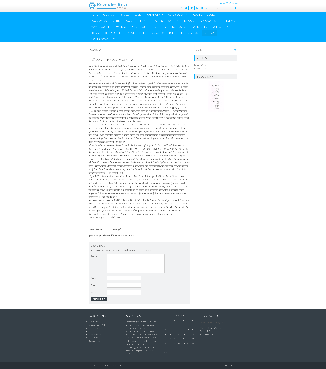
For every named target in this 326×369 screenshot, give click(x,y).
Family (141, 20)
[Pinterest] (202, 8)
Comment (95, 256)
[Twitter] (186, 8)
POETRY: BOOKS (112, 33)
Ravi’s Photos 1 (135, 33)
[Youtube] (196, 8)
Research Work (95, 328)
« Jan (166, 352)
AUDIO (138, 14)
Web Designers (230, 365)
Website (94, 292)
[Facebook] (181, 8)
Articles (124, 14)
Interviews (228, 20)
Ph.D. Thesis (159, 26)
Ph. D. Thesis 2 (139, 26)
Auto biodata (94, 322)
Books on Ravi (99, 20)
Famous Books (95, 334)
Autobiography (178, 14)
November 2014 (201, 68)
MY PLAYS (121, 26)
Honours (189, 20)
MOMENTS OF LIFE (101, 26)
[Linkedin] (207, 8)
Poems (95, 33)
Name (94, 278)
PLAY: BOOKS (178, 26)
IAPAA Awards (208, 20)
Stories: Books (99, 39)
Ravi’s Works (156, 33)
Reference (176, 33)
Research (194, 33)
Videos (117, 39)
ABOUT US (108, 14)
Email (94, 285)
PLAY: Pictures (198, 26)
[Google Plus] (191, 8)
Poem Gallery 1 (221, 26)
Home (94, 14)
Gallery (173, 20)
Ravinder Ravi (114, 365)
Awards (197, 14)
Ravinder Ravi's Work (97, 325)
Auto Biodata (155, 14)
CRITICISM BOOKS (123, 20)
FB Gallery (156, 20)
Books (211, 14)
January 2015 (200, 64)
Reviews (209, 33)
